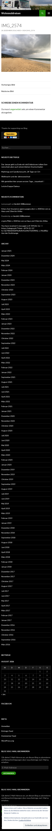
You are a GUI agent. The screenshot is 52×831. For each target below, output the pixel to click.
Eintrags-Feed (7, 731)
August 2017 (6, 586)
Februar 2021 (6, 406)
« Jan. (3, 694)
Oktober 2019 (7, 479)
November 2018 (8, 533)
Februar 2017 (6, 615)
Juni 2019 (5, 499)
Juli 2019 (5, 494)
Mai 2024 (5, 260)
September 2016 (8, 639)
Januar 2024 (6, 275)
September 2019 (8, 484)
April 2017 (5, 605)
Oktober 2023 (7, 290)
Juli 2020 (5, 435)
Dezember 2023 (8, 280)
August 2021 (6, 382)
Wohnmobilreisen (11, 13)
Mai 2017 (5, 601)
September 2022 (8, 343)
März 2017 (5, 610)
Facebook (6, 703)
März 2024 (5, 265)
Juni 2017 (5, 596)
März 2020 (5, 455)
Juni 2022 (5, 353)
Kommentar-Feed (8, 736)
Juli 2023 (5, 304)
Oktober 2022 (7, 338)
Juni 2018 (5, 547)
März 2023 (5, 314)
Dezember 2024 (8, 255)
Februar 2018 (6, 562)
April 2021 (5, 396)
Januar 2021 (6, 411)
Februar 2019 (6, 518)
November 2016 (8, 630)
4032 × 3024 (21, 30)
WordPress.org (7, 741)
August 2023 (6, 299)
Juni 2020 (5, 440)
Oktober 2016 (7, 635)
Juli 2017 (5, 591)
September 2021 (8, 377)
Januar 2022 (6, 372)
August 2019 (6, 489)
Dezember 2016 (8, 625)
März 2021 (5, 401)
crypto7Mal (6, 221)
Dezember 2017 (8, 571)
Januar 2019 (6, 523)
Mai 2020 (5, 445)
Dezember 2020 (8, 416)
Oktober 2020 (7, 426)
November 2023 (8, 285)
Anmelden (5, 726)
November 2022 (8, 333)
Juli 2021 (5, 387)
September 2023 (8, 294)
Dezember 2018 (8, 528)
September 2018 (8, 537)
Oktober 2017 (7, 581)
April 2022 (5, 358)
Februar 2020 (6, 460)
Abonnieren (8, 773)
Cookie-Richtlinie (25, 820)
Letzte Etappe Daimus (10, 186)
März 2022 (5, 362)
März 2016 (5, 644)
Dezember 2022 (8, 328)
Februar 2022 (6, 367)
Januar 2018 (6, 567)
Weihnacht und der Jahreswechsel (15, 176)
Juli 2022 (5, 348)
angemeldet (15, 109)
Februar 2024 (6, 270)
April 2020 (5, 450)
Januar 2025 (6, 251)
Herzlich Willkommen (22, 204)
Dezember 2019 (8, 469)
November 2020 (8, 421)
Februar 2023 (6, 319)
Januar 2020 (6, 464)
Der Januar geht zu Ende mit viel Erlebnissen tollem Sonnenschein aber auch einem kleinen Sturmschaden (24, 165)
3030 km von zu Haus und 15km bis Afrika (30, 221)
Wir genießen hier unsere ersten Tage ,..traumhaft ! (22, 181)
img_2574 (31, 30)
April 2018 (5, 552)
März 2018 (5, 557)
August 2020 (6, 430)
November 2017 (8, 576)
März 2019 (5, 513)
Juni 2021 (5, 392)
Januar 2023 (6, 324)
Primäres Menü (49, 13)
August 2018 (6, 542)
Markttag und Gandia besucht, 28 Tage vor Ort (20, 172)
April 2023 (5, 309)
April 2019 (5, 508)
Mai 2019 (5, 503)
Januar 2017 (6, 620)
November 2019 (8, 474)
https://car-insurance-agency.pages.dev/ (18, 209)
